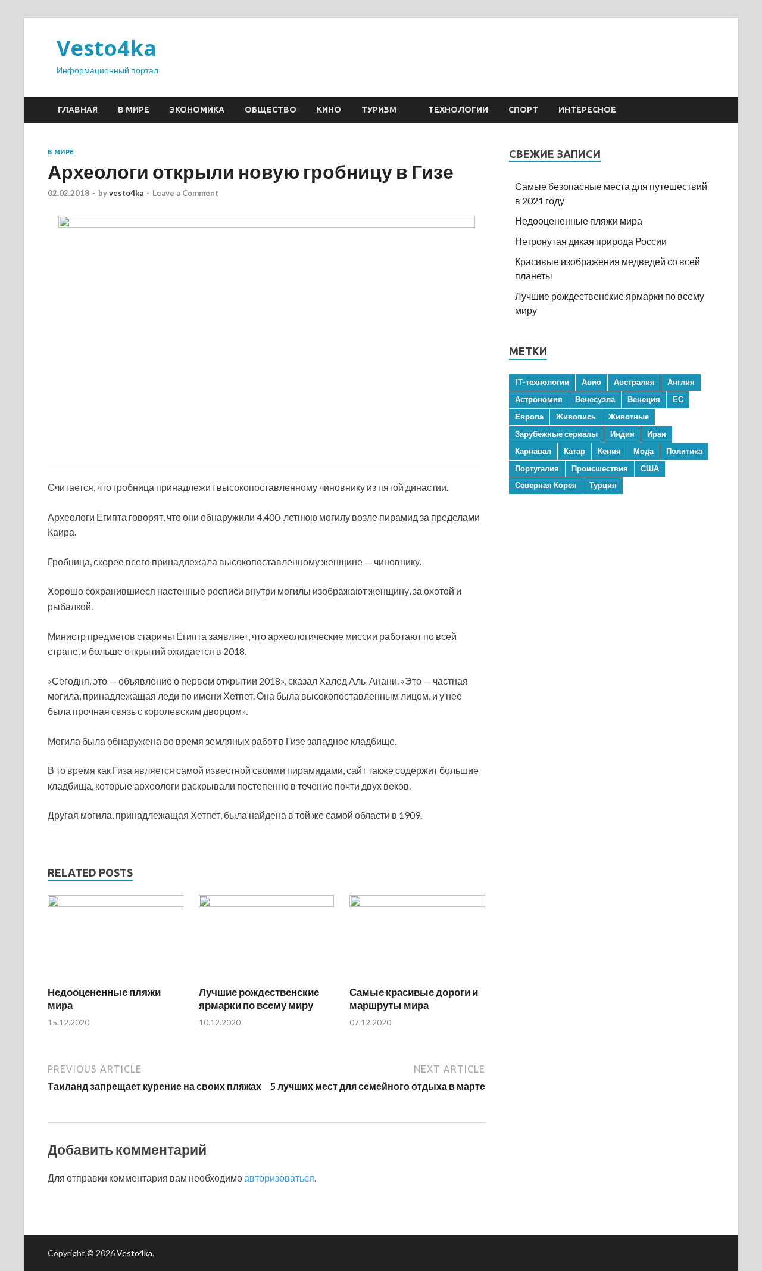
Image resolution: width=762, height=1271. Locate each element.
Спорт (523, 109)
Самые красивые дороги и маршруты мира (413, 998)
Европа (529, 416)
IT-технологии (542, 382)
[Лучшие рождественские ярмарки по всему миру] (267, 903)
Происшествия (600, 468)
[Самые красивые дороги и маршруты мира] (417, 903)
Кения (609, 451)
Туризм (378, 109)
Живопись (576, 416)
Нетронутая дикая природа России (591, 241)
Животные (628, 416)
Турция (603, 485)
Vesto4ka (107, 48)
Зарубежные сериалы (556, 434)
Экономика (197, 109)
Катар (574, 451)
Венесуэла (595, 399)
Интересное (587, 109)
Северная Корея (546, 485)
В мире (133, 109)
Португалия (537, 468)
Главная (78, 109)
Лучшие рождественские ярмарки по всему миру (259, 998)
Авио (591, 382)
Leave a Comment (185, 193)
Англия (681, 382)
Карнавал (533, 451)
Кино (329, 109)
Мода (643, 451)
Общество (270, 109)
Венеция (643, 399)
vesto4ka (126, 193)
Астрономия (539, 399)
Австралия (634, 382)
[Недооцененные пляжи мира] (115, 903)
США (650, 468)
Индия (622, 434)
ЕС (678, 399)
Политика (684, 451)
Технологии (458, 109)
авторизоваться (279, 1177)
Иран (656, 434)
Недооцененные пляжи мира (578, 220)
